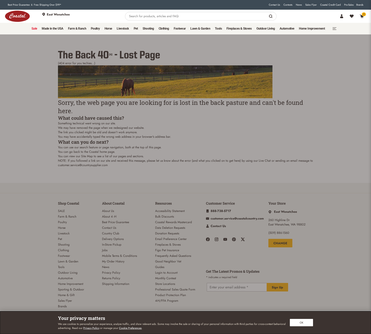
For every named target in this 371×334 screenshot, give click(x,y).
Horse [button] (108, 28)
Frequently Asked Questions (173, 256)
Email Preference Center (171, 239)
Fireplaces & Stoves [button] (239, 28)
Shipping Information (115, 284)
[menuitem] (34, 28)
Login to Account (166, 272)
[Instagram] (216, 239)
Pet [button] (136, 28)
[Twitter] (243, 239)
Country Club (110, 233)
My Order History (113, 261)
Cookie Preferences (130, 328)
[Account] (342, 16)
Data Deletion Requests (170, 228)
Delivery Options (113, 239)
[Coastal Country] (17, 16)
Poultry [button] (95, 28)
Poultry (62, 222)
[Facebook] (208, 239)
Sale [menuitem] (34, 28)
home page (107, 151)
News (299, 5)
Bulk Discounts (164, 216)
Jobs (104, 250)
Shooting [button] (148, 28)
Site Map (87, 156)
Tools (61, 267)
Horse (62, 228)
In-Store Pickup (111, 244)
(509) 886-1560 (278, 233)
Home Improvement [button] (312, 28)
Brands (359, 5)
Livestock (64, 233)
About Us (108, 211)
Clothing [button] (164, 28)
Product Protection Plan (170, 295)
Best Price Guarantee (19, 5)
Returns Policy (111, 278)
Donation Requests (167, 233)
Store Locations (165, 284)
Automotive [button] (287, 28)
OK (301, 323)
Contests (287, 5)
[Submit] (271, 16)
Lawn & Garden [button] (200, 28)
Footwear (64, 256)
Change (280, 243)
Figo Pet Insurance (167, 250)
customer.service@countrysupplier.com (83, 165)
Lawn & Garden (68, 261)
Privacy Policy (111, 272)
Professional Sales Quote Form (175, 289)
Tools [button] (218, 28)
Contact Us (274, 5)
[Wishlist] (352, 16)
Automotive (65, 278)
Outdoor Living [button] (265, 28)
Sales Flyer (311, 5)
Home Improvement (70, 284)
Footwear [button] (180, 28)
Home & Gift (66, 295)
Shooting (64, 244)
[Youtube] (225, 239)
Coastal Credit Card (330, 5)
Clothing (63, 250)
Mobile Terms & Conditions (119, 256)
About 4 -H (109, 216)
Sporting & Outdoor (71, 289)
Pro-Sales (349, 5)
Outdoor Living (67, 272)
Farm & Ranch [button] (77, 28)
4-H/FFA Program (166, 300)
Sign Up (277, 287)
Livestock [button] (123, 28)
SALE (61, 211)
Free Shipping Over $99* (47, 5)
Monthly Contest (165, 278)
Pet (60, 239)
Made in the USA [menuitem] (52, 28)
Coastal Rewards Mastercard (173, 222)
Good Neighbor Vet (168, 261)
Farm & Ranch (67, 216)
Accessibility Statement (170, 211)
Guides (159, 267)
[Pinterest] (234, 239)
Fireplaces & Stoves (168, 244)
